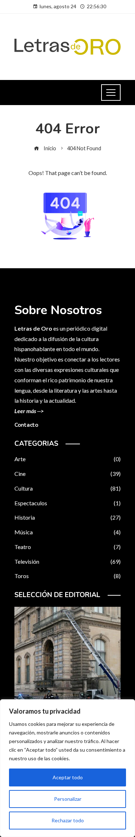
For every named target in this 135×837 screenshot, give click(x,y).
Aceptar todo (68, 777)
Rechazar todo (67, 820)
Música (67, 532)
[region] (67, 768)
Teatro (67, 546)
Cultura (67, 488)
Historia (67, 517)
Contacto (26, 425)
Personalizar (67, 799)
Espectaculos (67, 503)
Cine (67, 473)
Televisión (67, 561)
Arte (67, 458)
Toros (67, 575)
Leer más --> (29, 410)
